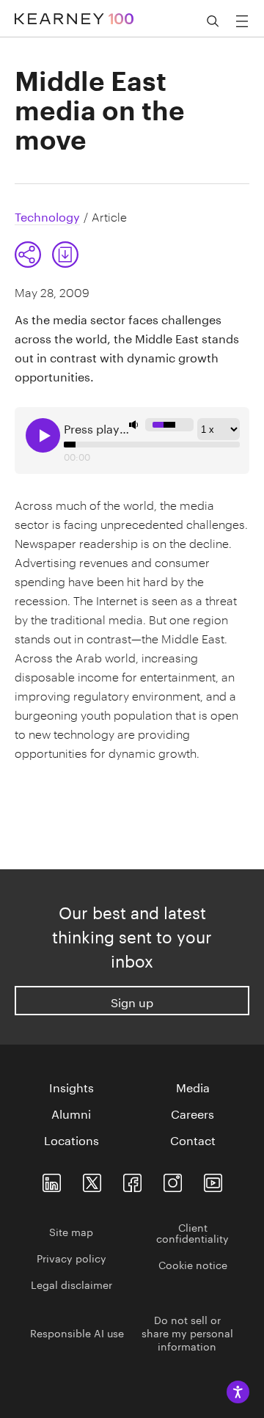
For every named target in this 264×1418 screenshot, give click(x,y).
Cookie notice (192, 1264)
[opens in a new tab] (173, 1180)
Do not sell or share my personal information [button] (187, 1332)
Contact (193, 1139)
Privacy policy (71, 1257)
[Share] (28, 254)
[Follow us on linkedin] (52, 1180)
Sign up (132, 1001)
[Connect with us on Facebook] (132, 1180)
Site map (71, 1231)
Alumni (71, 1112)
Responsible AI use (77, 1332)
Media (193, 1086)
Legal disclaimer (71, 1284)
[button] (47, 254)
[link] (65, 254)
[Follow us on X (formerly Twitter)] (92, 1180)
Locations (71, 1139)
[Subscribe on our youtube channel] (213, 1180)
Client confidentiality (192, 1232)
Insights (71, 1086)
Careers (192, 1112)
